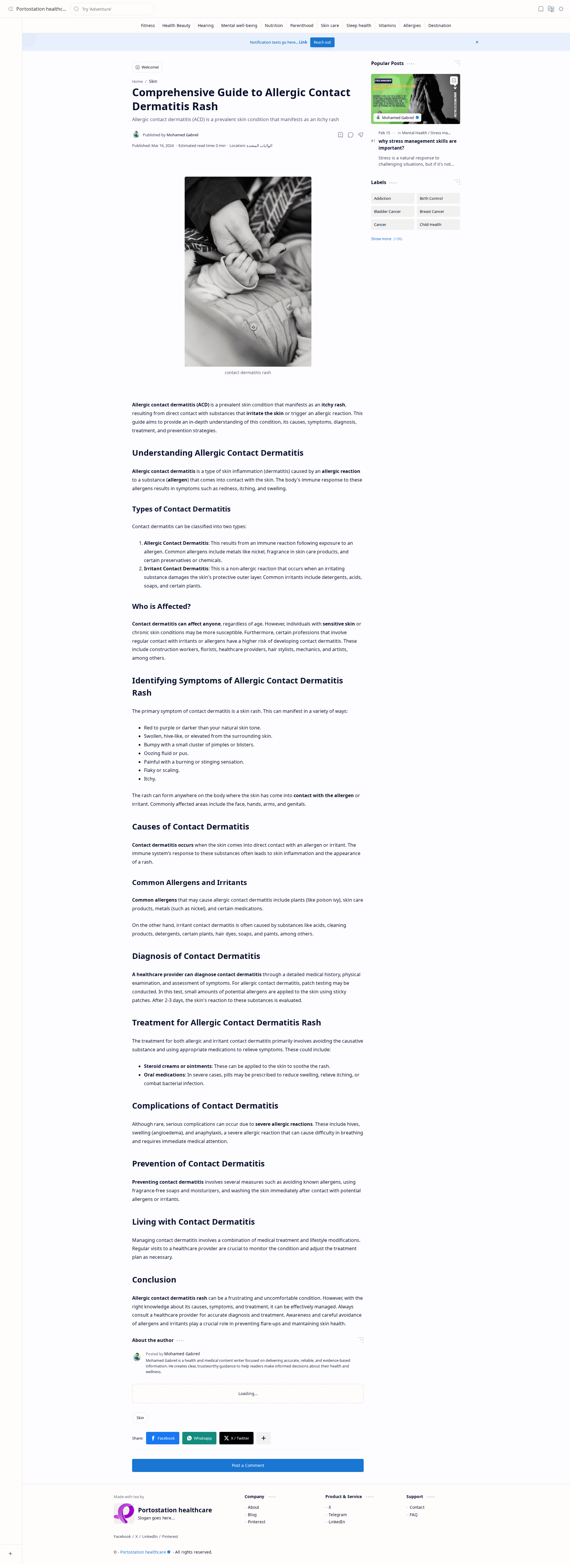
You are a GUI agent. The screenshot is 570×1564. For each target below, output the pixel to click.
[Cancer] (392, 224)
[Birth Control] (438, 198)
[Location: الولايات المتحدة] (251, 145)
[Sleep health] (359, 25)
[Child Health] (438, 224)
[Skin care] (330, 25)
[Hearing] (206, 25)
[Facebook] (122, 1536)
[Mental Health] (416, 132)
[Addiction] (392, 198)
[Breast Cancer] (438, 211)
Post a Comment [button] (248, 1465)
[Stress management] (448, 132)
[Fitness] (148, 25)
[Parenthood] (302, 25)
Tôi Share (469, 1552)
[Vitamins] (387, 25)
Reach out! (322, 42)
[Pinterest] (170, 1536)
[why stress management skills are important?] (415, 99)
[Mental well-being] (239, 25)
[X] (136, 1536)
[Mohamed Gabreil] (170, 134)
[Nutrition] (274, 25)
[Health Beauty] (176, 25)
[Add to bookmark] (454, 80)
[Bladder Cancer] (392, 211)
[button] (10, 8)
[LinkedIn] (150, 1536)
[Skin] (140, 1417)
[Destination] (440, 25)
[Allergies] (412, 25)
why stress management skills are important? (418, 144)
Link (303, 42)
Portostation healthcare (43, 9)
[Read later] (340, 134)
